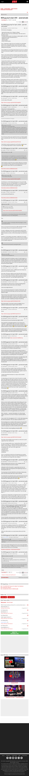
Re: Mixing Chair (4, 610)
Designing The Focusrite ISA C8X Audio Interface (14, 668)
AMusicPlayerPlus (4, 606)
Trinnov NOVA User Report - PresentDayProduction (14, 697)
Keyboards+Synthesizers (6, 9)
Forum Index (7, 8)
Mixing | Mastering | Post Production (7, 613)
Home (2, 8)
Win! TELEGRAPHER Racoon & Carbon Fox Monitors (12, 586)
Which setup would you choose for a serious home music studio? (14, 605)
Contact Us (8, 755)
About (3, 755)
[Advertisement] (14, 644)
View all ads (3, 597)
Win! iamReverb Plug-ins (6, 587)
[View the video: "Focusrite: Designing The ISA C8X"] (14, 662)
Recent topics (10, 602)
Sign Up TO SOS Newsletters (15, 632)
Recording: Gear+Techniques (5, 608)
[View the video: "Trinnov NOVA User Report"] (14, 690)
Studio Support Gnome (5, 617)
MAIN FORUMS (14, 8)
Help (19, 755)
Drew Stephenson (4, 627)
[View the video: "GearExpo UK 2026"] (14, 676)
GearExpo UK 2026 (14, 683)
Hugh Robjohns (4, 622)
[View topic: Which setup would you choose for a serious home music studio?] (27, 605)
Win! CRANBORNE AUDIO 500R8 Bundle (9, 588)
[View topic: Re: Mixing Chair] (27, 610)
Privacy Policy (24, 755)
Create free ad (11, 597)
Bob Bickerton (3, 611)
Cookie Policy (14, 755)
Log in (2, 1)
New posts (3, 602)
